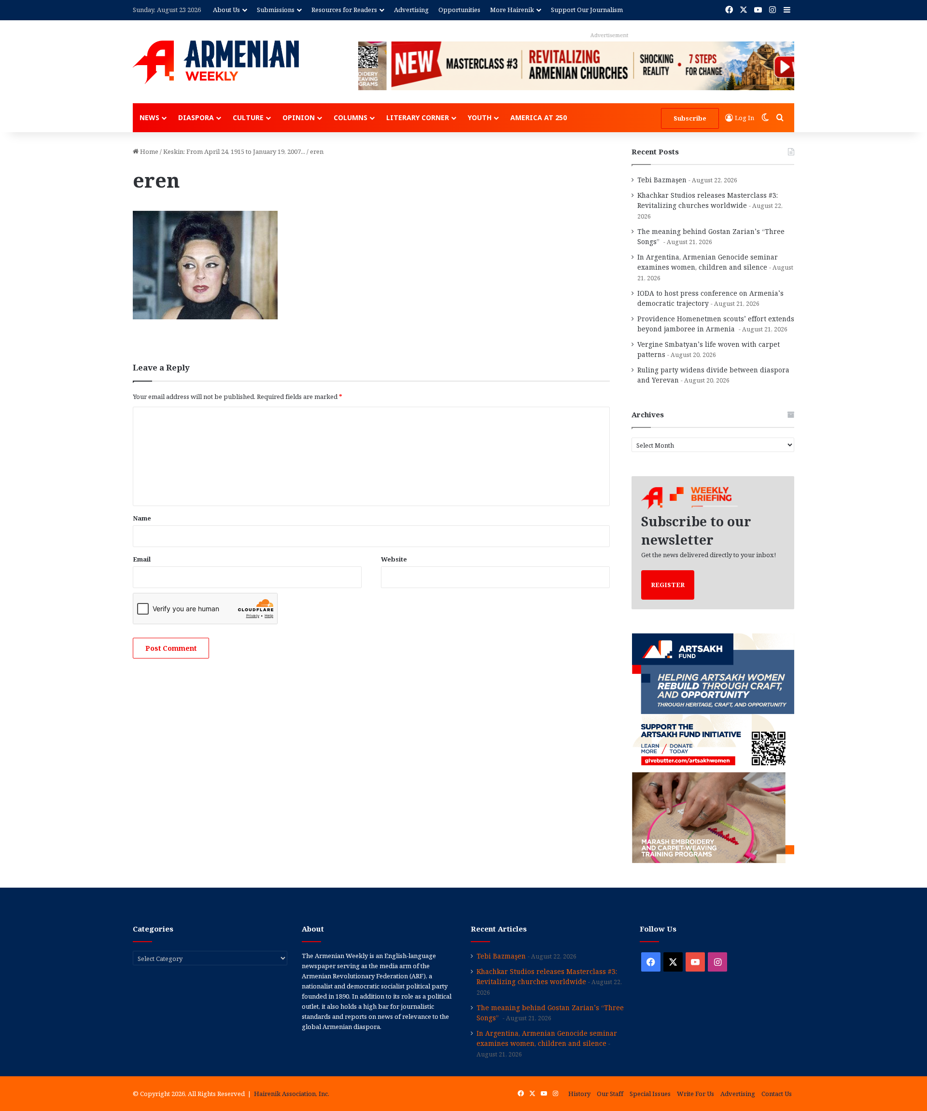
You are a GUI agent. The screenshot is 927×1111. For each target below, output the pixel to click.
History (579, 1093)
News (149, 117)
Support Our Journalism (587, 9)
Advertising (411, 9)
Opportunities (459, 9)
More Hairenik (512, 9)
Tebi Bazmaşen (662, 179)
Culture (248, 117)
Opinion (298, 117)
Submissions (276, 9)
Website (394, 559)
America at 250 (538, 117)
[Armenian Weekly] (216, 62)
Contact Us (776, 1093)
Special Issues (650, 1093)
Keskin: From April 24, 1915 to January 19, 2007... (234, 151)
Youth (480, 117)
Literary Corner (417, 117)
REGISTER (668, 584)
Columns (350, 117)
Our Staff (610, 1093)
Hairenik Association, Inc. (291, 1093)
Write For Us (695, 1093)
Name (142, 518)
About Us (226, 9)
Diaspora (196, 117)
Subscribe (690, 118)
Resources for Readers (344, 9)
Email (142, 559)
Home (148, 151)
